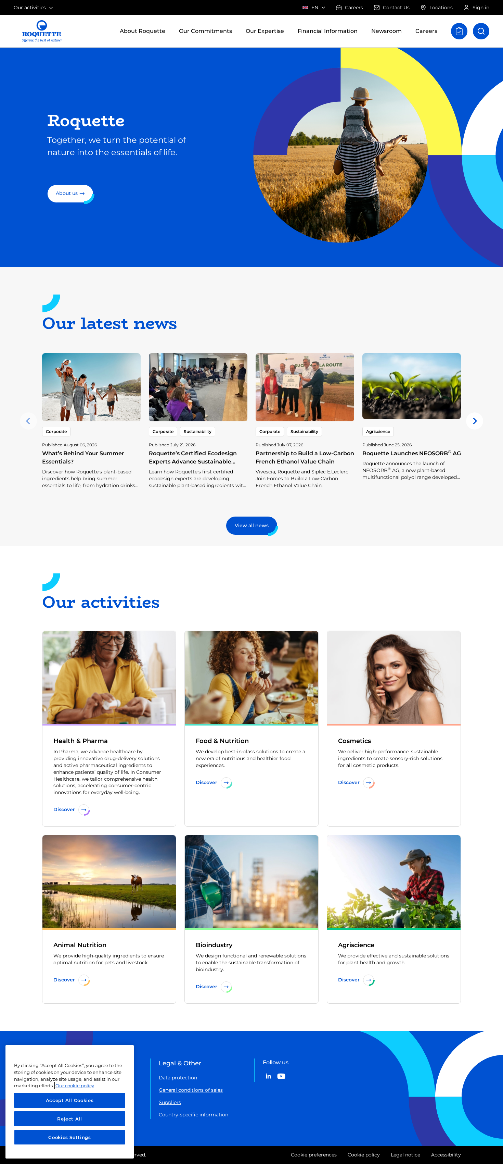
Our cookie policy (74, 1085)
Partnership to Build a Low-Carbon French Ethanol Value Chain (305, 457)
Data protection (178, 1078)
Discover (64, 809)
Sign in (481, 7)
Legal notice (405, 1155)
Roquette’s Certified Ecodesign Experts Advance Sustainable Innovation (193, 461)
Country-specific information (193, 1115)
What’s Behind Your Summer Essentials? (83, 457)
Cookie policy (364, 1155)
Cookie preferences (314, 1155)
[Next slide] (474, 421)
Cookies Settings (69, 1137)
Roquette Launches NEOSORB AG (411, 453)
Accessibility (446, 1155)
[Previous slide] (28, 421)
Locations (441, 7)
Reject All (69, 1119)
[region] (69, 1102)
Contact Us (396, 7)
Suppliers (170, 1102)
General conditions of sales (191, 1090)
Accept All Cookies (70, 1100)
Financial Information (328, 31)
